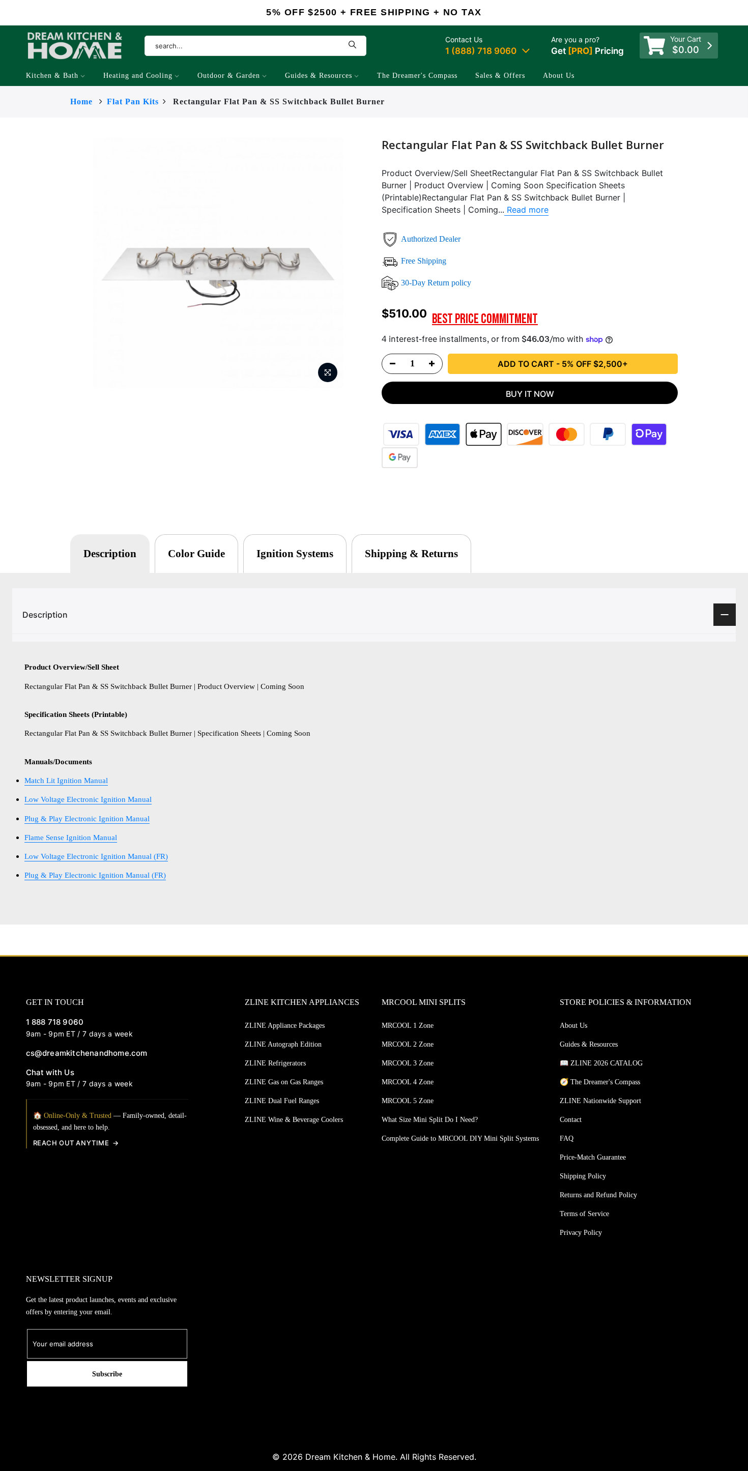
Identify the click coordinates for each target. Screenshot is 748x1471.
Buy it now (530, 394)
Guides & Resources (318, 75)
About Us (558, 75)
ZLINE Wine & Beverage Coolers (294, 1119)
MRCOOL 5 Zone (408, 1101)
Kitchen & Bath (52, 75)
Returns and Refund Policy (598, 1195)
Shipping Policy (583, 1176)
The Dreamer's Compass (417, 75)
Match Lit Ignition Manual (66, 780)
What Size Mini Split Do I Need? (430, 1119)
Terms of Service (584, 1214)
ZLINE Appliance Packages (285, 1025)
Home (81, 101)
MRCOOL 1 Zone (408, 1025)
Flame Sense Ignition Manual (70, 837)
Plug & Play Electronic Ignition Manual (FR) (95, 875)
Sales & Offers (500, 75)
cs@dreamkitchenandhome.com (87, 1053)
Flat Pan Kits (133, 101)
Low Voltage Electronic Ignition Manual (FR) (96, 856)
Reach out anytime (71, 1143)
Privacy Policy (581, 1232)
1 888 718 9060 (55, 1022)
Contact (571, 1119)
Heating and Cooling (137, 75)
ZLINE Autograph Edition (283, 1044)
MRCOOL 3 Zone (408, 1063)
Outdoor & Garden (228, 75)
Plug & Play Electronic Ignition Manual (87, 818)
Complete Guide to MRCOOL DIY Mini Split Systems (460, 1138)
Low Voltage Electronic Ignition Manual (88, 799)
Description (109, 553)
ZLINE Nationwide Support (600, 1101)
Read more (526, 210)
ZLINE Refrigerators (275, 1063)
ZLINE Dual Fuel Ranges (282, 1101)
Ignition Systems (294, 553)
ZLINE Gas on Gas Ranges (284, 1082)
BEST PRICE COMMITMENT (485, 319)
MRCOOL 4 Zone (408, 1082)
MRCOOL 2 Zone (408, 1044)
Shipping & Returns (411, 553)
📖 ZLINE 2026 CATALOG (601, 1063)
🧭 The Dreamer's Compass (600, 1082)
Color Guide (196, 553)
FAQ (566, 1138)
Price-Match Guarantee (593, 1157)
